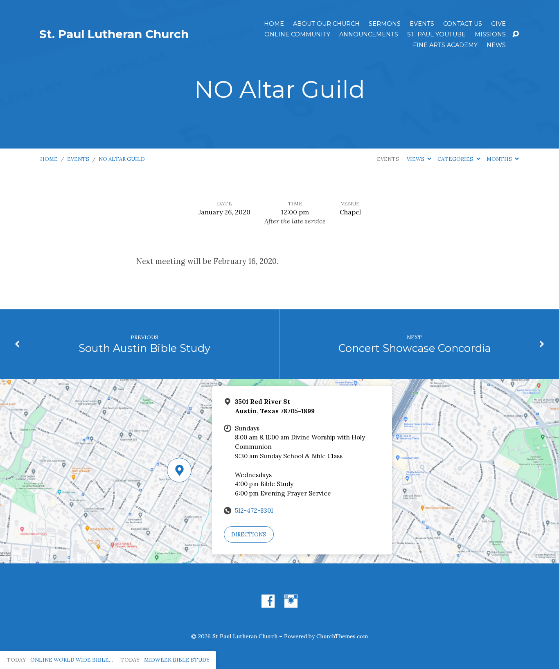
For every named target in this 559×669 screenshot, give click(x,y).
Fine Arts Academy (445, 45)
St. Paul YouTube (436, 34)
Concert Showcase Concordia (414, 348)
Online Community (297, 34)
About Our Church (326, 24)
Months (500, 158)
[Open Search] (515, 34)
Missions (490, 34)
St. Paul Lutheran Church (114, 34)
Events (422, 24)
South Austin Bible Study (144, 348)
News (496, 45)
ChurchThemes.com (342, 636)
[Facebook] (268, 601)
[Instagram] (291, 601)
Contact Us (462, 24)
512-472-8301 (254, 510)
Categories (455, 158)
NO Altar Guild (122, 158)
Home (274, 24)
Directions (248, 534)
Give (498, 24)
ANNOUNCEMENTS (368, 34)
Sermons (385, 24)
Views (416, 158)
